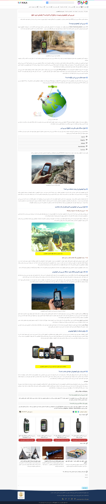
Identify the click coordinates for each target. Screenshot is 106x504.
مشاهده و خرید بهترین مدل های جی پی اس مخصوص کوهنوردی (53, 366)
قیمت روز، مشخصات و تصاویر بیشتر (79, 440)
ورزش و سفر (81, 11)
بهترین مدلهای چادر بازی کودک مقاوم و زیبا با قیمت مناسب (30, 461)
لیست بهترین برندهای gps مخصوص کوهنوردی (53, 253)
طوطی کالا (86, 11)
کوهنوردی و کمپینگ (68, 11)
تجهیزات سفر (75, 11)
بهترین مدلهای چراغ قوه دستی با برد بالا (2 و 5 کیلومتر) (54, 461)
